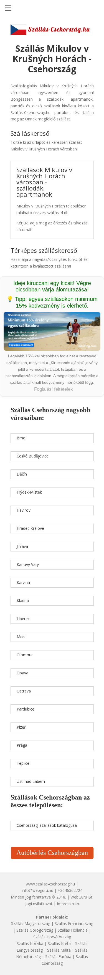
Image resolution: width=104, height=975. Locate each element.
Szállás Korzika (30, 943)
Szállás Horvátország (52, 936)
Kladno (23, 600)
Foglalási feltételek (53, 389)
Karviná (23, 582)
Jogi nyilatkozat (38, 903)
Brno (21, 438)
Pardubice (25, 709)
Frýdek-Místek (29, 492)
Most (21, 636)
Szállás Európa (58, 956)
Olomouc (25, 654)
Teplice (23, 763)
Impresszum (68, 903)
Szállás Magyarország (30, 923)
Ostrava (24, 691)
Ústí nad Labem (31, 781)
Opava (22, 672)
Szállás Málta (59, 950)
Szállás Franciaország (74, 923)
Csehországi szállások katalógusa (47, 825)
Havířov (24, 510)
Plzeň (22, 727)
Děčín (22, 474)
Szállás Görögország (34, 930)
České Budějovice (33, 456)
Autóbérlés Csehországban (52, 852)
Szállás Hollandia (73, 930)
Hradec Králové (30, 528)
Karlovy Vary (28, 564)
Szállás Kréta (59, 943)
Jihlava (22, 546)
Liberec (23, 618)
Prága (22, 745)
